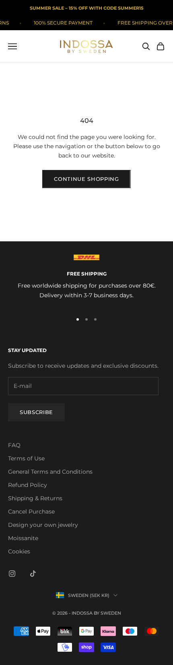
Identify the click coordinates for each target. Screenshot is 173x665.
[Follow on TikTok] (33, 574)
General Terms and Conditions (50, 471)
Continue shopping (86, 179)
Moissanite (23, 538)
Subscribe (36, 412)
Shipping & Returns (35, 498)
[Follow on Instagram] (12, 574)
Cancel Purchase (31, 511)
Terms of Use (26, 458)
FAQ (14, 445)
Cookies (19, 551)
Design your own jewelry (43, 524)
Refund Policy (27, 485)
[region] (86, 280)
